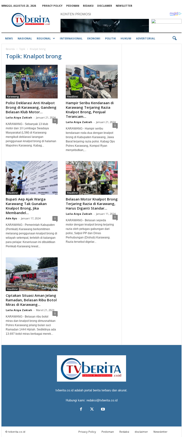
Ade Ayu (11, 218)
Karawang (13, 96)
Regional (44, 38)
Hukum (126, 38)
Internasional (71, 38)
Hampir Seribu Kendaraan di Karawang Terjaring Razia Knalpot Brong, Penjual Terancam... (90, 109)
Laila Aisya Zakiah (19, 117)
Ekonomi (93, 38)
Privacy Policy (52, 5)
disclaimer (104, 5)
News (9, 38)
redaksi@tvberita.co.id (101, 400)
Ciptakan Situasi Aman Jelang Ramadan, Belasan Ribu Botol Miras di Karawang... (31, 300)
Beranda (10, 49)
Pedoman (72, 5)
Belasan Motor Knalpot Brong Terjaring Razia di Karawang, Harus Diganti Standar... (92, 203)
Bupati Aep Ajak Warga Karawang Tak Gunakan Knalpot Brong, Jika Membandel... (26, 206)
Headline (72, 96)
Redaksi (88, 5)
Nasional (25, 38)
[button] (174, 38)
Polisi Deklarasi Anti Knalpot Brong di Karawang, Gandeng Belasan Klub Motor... (31, 107)
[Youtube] (102, 409)
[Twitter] (91, 409)
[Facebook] (81, 409)
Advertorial (145, 38)
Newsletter (124, 5)
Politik (110, 38)
